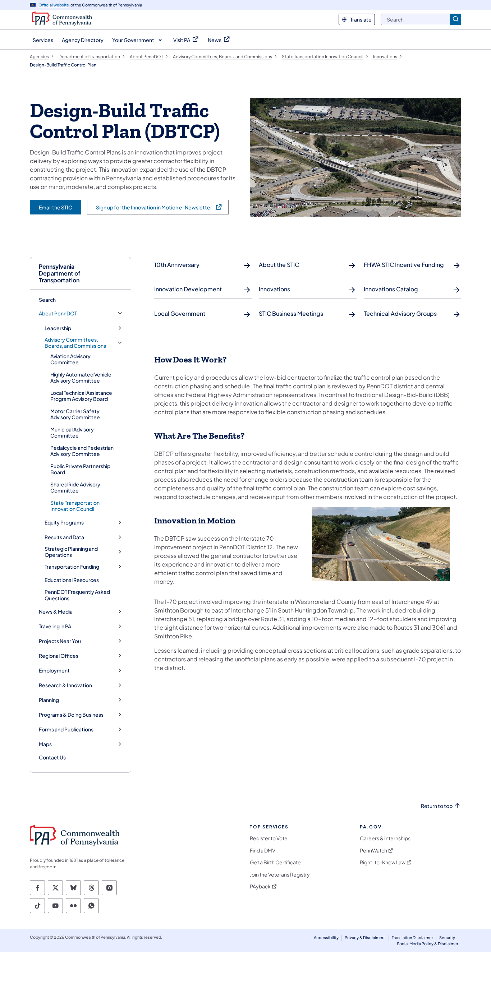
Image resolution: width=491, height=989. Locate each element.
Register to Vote (269, 838)
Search (47, 299)
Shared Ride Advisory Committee (75, 487)
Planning (49, 700)
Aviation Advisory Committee (70, 359)
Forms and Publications (66, 729)
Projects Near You (60, 641)
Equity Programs (64, 522)
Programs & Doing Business (71, 715)
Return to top (437, 806)
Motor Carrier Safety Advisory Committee (75, 414)
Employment (54, 670)
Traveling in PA (55, 626)
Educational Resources (72, 580)
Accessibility (326, 937)
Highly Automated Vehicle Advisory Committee (80, 377)
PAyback (260, 886)
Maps (45, 744)
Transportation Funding (72, 567)
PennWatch (373, 850)
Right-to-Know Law (382, 862)
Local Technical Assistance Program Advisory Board (81, 395)
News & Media (56, 612)
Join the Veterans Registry (280, 875)
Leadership (58, 328)
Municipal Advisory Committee (72, 432)
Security (447, 937)
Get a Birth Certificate (275, 862)
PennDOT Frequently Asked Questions (77, 594)
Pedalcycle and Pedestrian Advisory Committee (82, 450)
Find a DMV (262, 850)
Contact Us (52, 757)
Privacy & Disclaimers (365, 937)
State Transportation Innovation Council (75, 505)
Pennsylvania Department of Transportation (60, 273)
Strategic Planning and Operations (71, 552)
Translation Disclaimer (412, 937)
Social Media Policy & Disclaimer (427, 943)
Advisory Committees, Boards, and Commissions (75, 343)
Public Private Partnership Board (80, 469)
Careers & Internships (385, 838)
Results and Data (64, 537)
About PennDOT (58, 313)
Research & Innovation (65, 685)
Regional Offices (58, 656)
